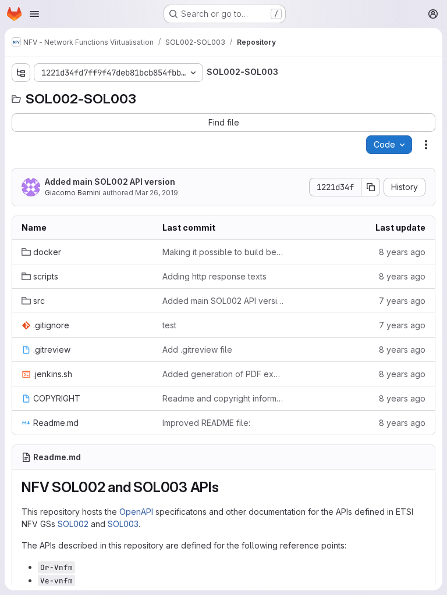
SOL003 (123, 524)
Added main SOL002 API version (110, 182)
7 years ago (402, 301)
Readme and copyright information (223, 398)
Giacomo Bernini (73, 192)
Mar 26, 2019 (156, 192)
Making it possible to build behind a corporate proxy (223, 252)
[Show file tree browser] (21, 72)
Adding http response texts (214, 276)
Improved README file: (206, 423)
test (169, 325)
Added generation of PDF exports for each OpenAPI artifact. (223, 374)
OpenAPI (136, 512)
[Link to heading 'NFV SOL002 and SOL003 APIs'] (226, 487)
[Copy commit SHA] (370, 187)
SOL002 (73, 524)
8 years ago (402, 252)
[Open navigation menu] (34, 14)
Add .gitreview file (197, 349)
